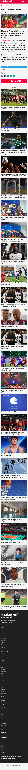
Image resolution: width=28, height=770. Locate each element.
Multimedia (18, 756)
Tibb (2, 673)
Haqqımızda (4, 758)
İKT (1, 656)
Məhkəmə (3, 700)
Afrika (2, 683)
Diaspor (2, 633)
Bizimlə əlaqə (11, 758)
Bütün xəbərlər (4, 756)
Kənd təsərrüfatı (4, 651)
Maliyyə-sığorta (4, 655)
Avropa (2, 691)
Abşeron (2, 746)
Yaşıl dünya (3, 671)
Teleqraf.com (5, 41)
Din (1, 677)
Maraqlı (2, 704)
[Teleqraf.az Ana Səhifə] (6, 1)
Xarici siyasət (3, 638)
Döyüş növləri (3, 725)
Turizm (2, 660)
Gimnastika (3, 723)
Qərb (2, 748)
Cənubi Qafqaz (4, 693)
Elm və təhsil (3, 669)
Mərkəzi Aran (3, 741)
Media (2, 675)
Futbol (2, 729)
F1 (1, 721)
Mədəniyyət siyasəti (5, 710)
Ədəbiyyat (3, 712)
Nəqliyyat (3, 658)
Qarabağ (2, 642)
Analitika (2, 644)
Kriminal (2, 702)
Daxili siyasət (3, 640)
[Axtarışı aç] (23, 1)
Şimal (2, 744)
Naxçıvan (3, 752)
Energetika (3, 653)
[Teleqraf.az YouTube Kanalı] (14, 81)
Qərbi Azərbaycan (4, 634)
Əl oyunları (3, 727)
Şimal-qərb (3, 742)
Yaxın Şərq (3, 689)
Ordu (2, 631)
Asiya (2, 687)
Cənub (2, 750)
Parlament (3, 636)
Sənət (2, 714)
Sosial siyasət (4, 667)
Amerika (2, 685)
